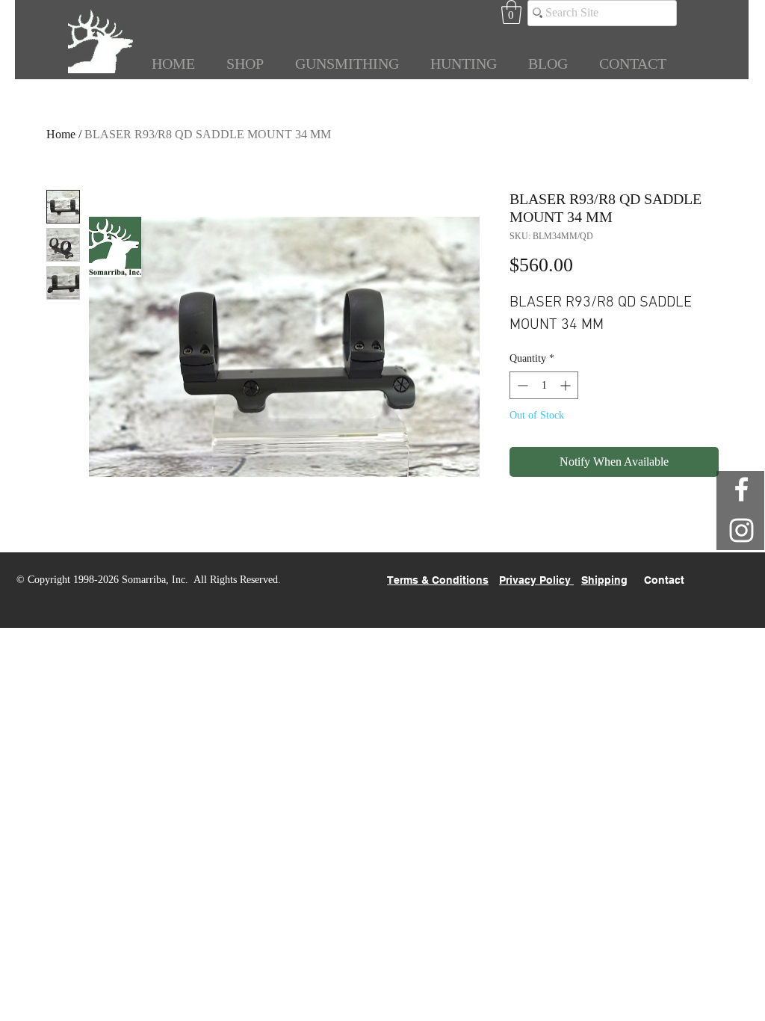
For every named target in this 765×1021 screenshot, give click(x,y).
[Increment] (566, 385)
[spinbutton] (543, 385)
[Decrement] (521, 385)
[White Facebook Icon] (741, 489)
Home (60, 134)
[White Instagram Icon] (741, 530)
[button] (511, 12)
